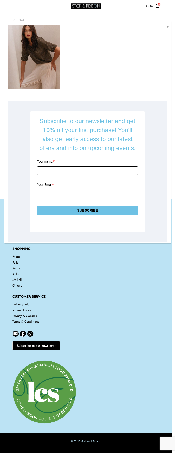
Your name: (45, 161)
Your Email (44, 185)
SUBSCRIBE (87, 210)
